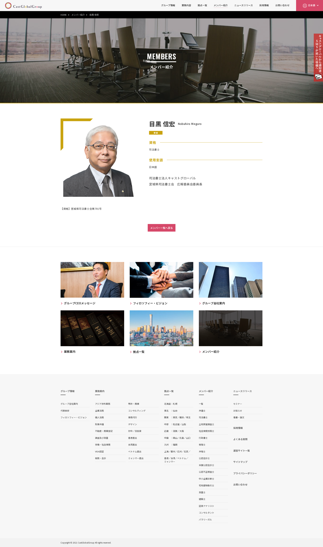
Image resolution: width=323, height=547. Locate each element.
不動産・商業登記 (104, 431)
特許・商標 (133, 403)
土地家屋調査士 (206, 424)
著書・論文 (238, 417)
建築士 (202, 499)
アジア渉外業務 (102, 403)
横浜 (182, 417)
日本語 (311, 5)
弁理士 (202, 451)
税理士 (202, 444)
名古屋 (176, 424)
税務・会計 (100, 458)
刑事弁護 (99, 424)
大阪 (182, 431)
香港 (166, 458)
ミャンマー (169, 461)
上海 (166, 451)
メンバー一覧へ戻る (161, 228)
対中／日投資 (134, 431)
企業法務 (99, 410)
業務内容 (186, 5)
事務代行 (132, 417)
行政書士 (203, 437)
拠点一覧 (202, 5)
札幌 (175, 403)
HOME (64, 14)
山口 (188, 437)
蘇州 (173, 451)
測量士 (202, 492)
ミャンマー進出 (135, 458)
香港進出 (132, 437)
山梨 (184, 424)
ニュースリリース (243, 5)
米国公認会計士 (206, 465)
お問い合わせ (282, 5)
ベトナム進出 (134, 451)
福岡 (175, 444)
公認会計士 (204, 458)
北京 (186, 451)
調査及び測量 (101, 437)
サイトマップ (240, 461)
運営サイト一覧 (241, 450)
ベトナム (181, 458)
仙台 (175, 410)
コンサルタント (206, 512)
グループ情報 (168, 5)
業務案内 (99, 391)
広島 (182, 437)
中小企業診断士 (206, 478)
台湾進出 (132, 444)
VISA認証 (99, 451)
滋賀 (175, 431)
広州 (179, 451)
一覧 (201, 403)
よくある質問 (240, 439)
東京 (175, 417)
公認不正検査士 (206, 471)
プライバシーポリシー (245, 473)
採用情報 (264, 5)
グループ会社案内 (69, 403)
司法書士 (203, 417)
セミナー (237, 403)
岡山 (175, 437)
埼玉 (188, 417)
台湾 (173, 458)
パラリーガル (205, 519)
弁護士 (202, 410)
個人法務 (99, 417)
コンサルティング (137, 410)
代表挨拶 (65, 410)
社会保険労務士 (206, 431)
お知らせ (237, 410)
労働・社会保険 (102, 444)
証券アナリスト (206, 506)
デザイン (132, 424)
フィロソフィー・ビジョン (74, 417)
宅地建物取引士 (206, 485)
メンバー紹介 (221, 5)
